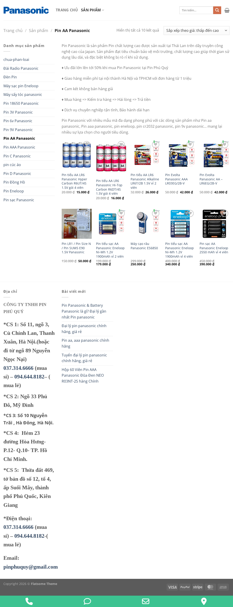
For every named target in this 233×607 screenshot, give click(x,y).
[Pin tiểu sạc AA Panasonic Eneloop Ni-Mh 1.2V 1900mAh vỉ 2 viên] (111, 224)
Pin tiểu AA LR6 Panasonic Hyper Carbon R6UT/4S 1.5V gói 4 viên (74, 181)
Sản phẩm (91, 9)
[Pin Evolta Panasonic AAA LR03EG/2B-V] (180, 155)
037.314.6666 (18, 368)
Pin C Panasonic (17, 156)
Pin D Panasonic (17, 173)
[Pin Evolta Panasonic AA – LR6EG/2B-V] (215, 155)
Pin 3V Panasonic (18, 112)
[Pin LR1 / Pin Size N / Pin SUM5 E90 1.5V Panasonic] (77, 224)
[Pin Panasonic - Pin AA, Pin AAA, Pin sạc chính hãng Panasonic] (26, 10)
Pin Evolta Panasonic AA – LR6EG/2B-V (211, 179)
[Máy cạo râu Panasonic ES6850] (146, 224)
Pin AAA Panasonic (19, 147)
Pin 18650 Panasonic (21, 103)
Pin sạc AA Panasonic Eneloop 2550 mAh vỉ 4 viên (214, 248)
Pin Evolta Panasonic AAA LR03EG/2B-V (176, 179)
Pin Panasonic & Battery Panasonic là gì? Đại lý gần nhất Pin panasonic (84, 311)
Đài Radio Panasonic (20, 68)
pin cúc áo (12, 164)
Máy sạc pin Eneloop (20, 85)
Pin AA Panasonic (19, 138)
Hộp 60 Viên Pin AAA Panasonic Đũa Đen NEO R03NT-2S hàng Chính (83, 375)
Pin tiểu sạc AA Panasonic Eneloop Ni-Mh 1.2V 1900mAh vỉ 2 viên (110, 250)
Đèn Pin (10, 77)
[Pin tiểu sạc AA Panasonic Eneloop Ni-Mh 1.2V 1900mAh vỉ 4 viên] (180, 224)
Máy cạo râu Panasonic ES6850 (144, 246)
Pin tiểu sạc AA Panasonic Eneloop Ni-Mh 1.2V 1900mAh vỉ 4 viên (179, 250)
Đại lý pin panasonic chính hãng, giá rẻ (84, 328)
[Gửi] (217, 10)
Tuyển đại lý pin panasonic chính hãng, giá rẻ (84, 358)
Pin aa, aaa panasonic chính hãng (85, 343)
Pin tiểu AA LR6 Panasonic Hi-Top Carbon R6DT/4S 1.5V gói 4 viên (109, 187)
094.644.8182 (29, 377)
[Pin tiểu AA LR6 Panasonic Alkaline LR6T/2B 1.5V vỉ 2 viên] (146, 155)
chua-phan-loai (16, 59)
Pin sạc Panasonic (18, 199)
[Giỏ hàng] (227, 10)
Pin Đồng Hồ (14, 182)
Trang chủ (67, 9)
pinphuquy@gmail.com (30, 567)
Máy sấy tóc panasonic (22, 94)
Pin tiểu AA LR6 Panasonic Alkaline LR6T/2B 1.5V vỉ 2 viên (145, 181)
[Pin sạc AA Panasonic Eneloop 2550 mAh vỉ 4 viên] (215, 224)
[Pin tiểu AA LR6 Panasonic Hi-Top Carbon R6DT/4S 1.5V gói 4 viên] (111, 158)
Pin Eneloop (13, 191)
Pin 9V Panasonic (18, 129)
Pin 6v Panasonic (17, 120)
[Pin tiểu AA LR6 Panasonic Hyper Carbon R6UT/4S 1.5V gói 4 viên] (77, 155)
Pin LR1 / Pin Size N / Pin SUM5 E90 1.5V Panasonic (76, 248)
